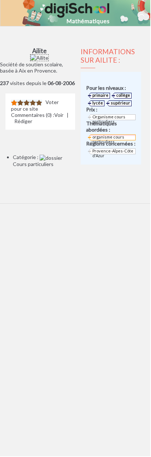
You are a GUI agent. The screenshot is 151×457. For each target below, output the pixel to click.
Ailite (39, 50)
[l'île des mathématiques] (75, 13)
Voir (58, 115)
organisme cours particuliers (108, 137)
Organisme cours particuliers (108, 117)
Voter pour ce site (35, 105)
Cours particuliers (33, 164)
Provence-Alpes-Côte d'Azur (112, 151)
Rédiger (23, 121)
